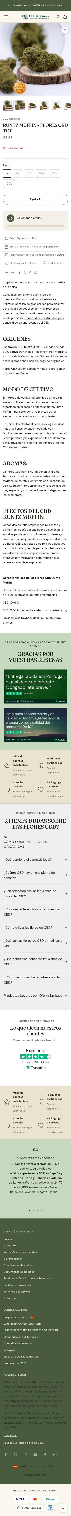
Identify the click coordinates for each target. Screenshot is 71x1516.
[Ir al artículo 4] (44, 105)
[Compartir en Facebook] (19, 272)
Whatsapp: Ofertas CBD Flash (22, 1323)
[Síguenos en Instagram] (25, 1454)
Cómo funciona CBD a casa (21, 1337)
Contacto (10, 1245)
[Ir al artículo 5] (56, 105)
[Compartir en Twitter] (25, 272)
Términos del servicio (17, 1291)
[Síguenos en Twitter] (15, 1454)
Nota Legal (10, 1298)
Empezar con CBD (15, 1363)
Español (49, 1466)
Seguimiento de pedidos (19, 1271)
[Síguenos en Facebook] (6, 1454)
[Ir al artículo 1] (8, 105)
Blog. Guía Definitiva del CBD (21, 1356)
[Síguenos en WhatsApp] (55, 1454)
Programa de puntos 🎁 (19, 1317)
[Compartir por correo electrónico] (35, 272)
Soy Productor (13, 1258)
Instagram (10, 1350)
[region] (35, 1175)
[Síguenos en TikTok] (45, 1454)
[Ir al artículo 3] (32, 105)
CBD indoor (11, 118)
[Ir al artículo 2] (20, 105)
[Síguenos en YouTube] (35, 1454)
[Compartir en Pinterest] (30, 272)
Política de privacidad (17, 1285)
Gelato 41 (27, 356)
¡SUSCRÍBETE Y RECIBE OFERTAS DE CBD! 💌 (31, 1330)
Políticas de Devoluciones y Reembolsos (29, 1278)
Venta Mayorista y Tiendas (20, 1252)
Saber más (10, 1435)
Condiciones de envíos (18, 1265)
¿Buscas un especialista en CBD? (24, 1442)
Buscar (8, 1239)
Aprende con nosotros (18, 1343)
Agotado (35, 199)
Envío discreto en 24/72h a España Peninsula (37, 5)
